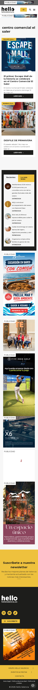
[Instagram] (4, 613)
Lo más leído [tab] (24, 178)
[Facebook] (9, 613)
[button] (30, 9)
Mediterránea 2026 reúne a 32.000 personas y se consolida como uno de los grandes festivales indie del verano (21, 190)
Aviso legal (7, 681)
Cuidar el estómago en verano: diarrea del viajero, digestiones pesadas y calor (22, 229)
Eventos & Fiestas (19, 672)
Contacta (19, 676)
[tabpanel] (19, 214)
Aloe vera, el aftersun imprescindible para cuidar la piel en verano (22, 217)
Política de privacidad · (19, 681)
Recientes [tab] (10, 177)
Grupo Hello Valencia (18, 668)
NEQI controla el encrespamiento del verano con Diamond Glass (21, 205)
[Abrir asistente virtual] (32, 685)
